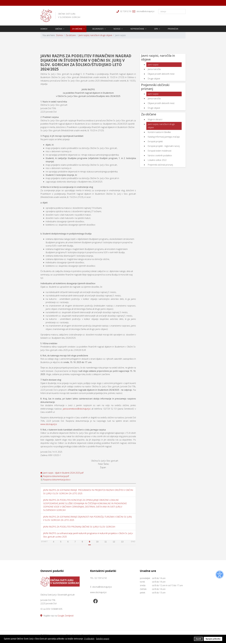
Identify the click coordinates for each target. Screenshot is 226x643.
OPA (156, 29)
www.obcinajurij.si (48, 424)
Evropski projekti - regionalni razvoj (164, 146)
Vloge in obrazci (155, 119)
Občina (58, 29)
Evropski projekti (155, 141)
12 (114, 542)
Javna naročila (154, 69)
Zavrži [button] (198, 639)
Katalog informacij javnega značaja (164, 136)
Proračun (173, 29)
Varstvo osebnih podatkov (160, 155)
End (133, 541)
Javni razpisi (153, 64)
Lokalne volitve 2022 (157, 160)
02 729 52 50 (125, 11)
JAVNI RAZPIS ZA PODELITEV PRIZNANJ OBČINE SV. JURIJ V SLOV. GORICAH (79, 526)
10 (97, 542)
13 (122, 542)
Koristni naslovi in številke (159, 132)
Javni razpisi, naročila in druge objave (161, 126)
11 (105, 542)
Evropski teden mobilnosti (159, 150)
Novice (117, 29)
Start (44, 541)
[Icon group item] (95, 601)
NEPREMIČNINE (137, 29)
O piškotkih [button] (89, 639)
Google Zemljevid (65, 615)
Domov (43, 29)
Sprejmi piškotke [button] (213, 639)
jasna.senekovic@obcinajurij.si (77, 408)
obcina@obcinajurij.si (145, 11)
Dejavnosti (98, 29)
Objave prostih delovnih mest (161, 73)
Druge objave (154, 78)
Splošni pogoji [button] (102, 639)
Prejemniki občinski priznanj (160, 164)
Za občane (77, 29)
